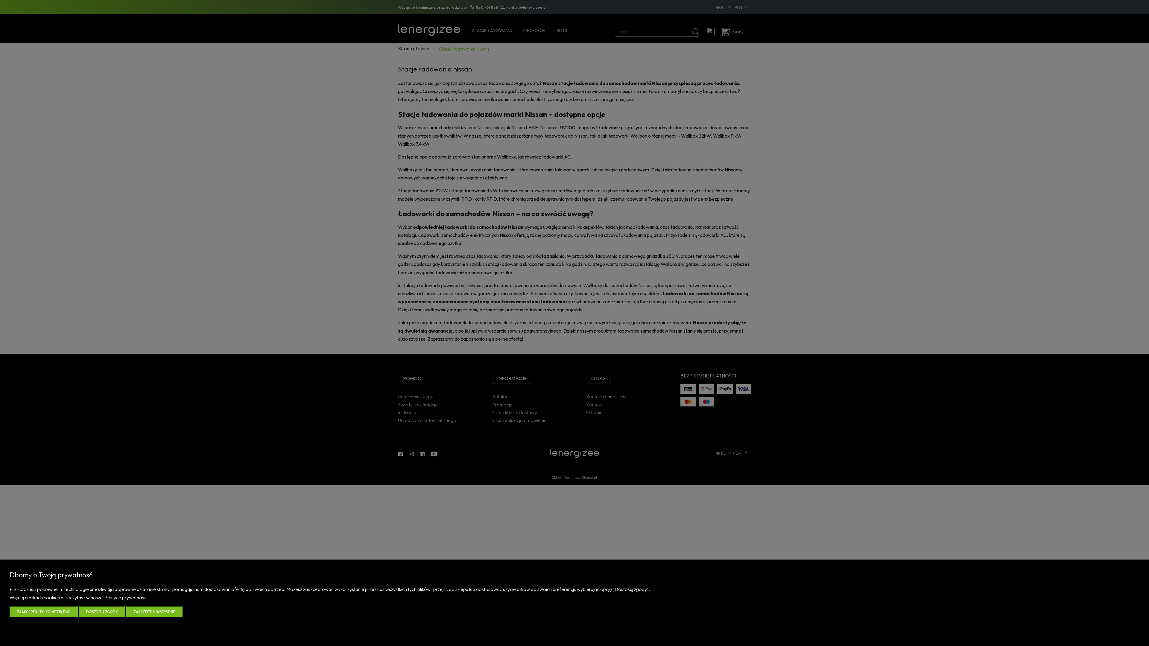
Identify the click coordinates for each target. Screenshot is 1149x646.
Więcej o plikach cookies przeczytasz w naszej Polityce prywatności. (79, 598)
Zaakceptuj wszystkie (154, 612)
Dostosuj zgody (102, 612)
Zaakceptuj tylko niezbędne (43, 612)
